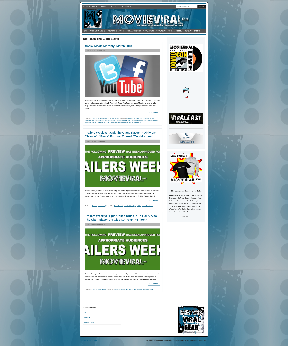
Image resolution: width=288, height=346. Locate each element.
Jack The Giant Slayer (97, 120)
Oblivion (139, 206)
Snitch (151, 289)
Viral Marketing (134, 31)
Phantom (134, 120)
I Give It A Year (132, 289)
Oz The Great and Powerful (123, 120)
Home (85, 31)
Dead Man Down (144, 118)
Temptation (88, 122)
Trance (144, 206)
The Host (106, 122)
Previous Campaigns (116, 31)
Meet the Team (117, 7)
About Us (87, 313)
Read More (154, 113)
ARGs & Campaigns (97, 31)
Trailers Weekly (175, 31)
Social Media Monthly (103, 118)
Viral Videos (148, 31)
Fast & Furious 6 (118, 206)
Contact (128, 7)
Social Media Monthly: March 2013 (108, 46)
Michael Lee (101, 141)
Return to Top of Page (89, 340)
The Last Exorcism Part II (135, 122)
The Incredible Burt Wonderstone (119, 122)
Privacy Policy (89, 322)
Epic (127, 289)
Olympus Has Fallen (109, 120)
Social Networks (114, 118)
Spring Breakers (153, 120)
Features (94, 118)
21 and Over (129, 118)
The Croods (100, 122)
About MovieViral (90, 7)
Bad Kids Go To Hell (119, 289)
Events (197, 31)
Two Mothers (149, 206)
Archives (104, 7)
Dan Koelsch (101, 50)
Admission (136, 118)
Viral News (161, 31)
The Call (94, 122)
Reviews (188, 31)
